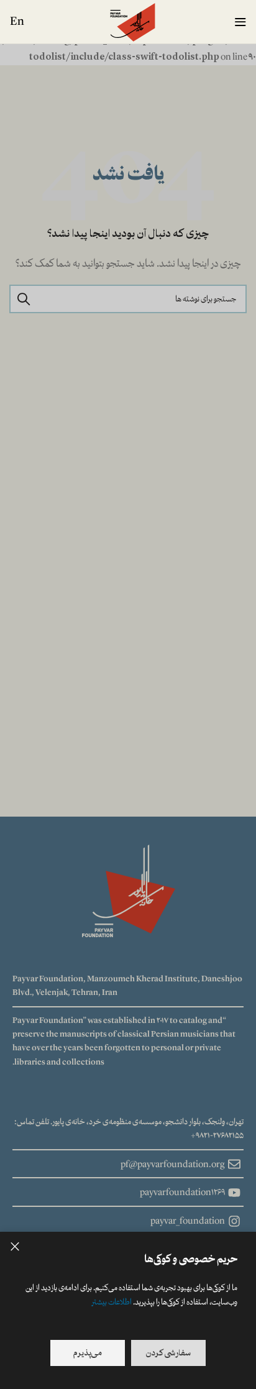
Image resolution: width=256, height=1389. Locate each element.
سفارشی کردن (168, 1353)
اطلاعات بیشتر (111, 1302)
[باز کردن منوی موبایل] (240, 21)
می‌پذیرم (87, 1353)
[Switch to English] (17, 22)
